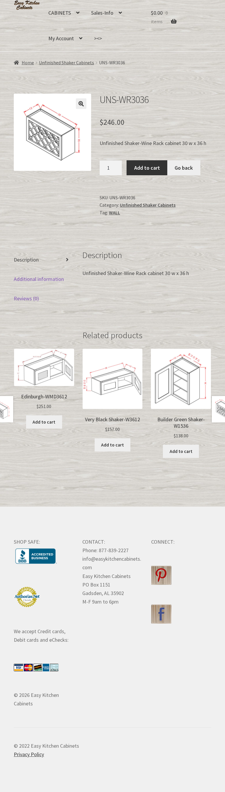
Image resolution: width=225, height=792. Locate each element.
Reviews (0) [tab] (26, 298)
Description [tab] (26, 259)
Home (28, 62)
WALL (114, 212)
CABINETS (59, 12)
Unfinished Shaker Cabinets (66, 62)
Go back (184, 167)
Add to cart (147, 167)
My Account (61, 38)
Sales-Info (102, 12)
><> (98, 38)
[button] (81, 103)
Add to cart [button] (44, 422)
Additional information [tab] (39, 279)
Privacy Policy (29, 754)
